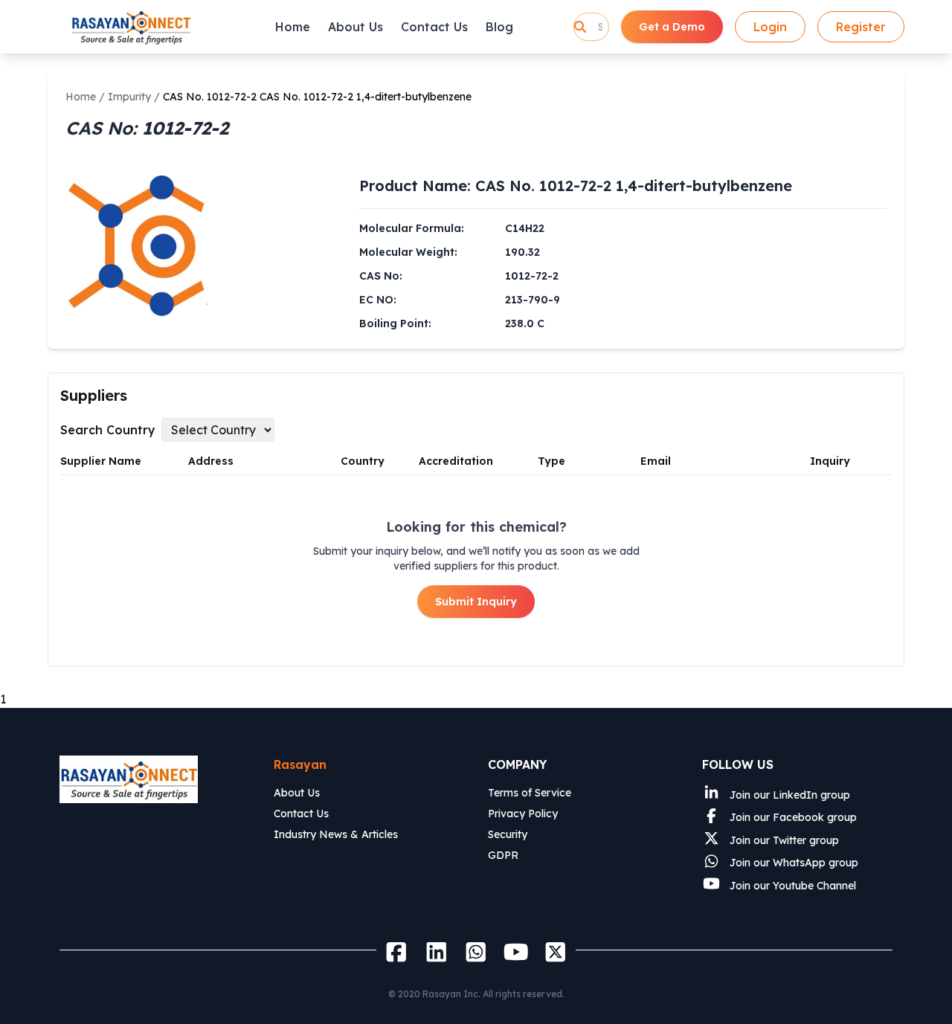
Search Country (107, 429)
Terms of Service (529, 792)
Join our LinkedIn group (788, 795)
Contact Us (434, 26)
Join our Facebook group (792, 817)
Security (507, 834)
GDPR (503, 855)
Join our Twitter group (783, 840)
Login (770, 26)
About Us (355, 26)
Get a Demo (672, 26)
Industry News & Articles (336, 834)
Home (292, 26)
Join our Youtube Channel (791, 885)
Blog (499, 26)
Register (861, 26)
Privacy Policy (523, 813)
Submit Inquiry (476, 601)
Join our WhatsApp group (792, 862)
